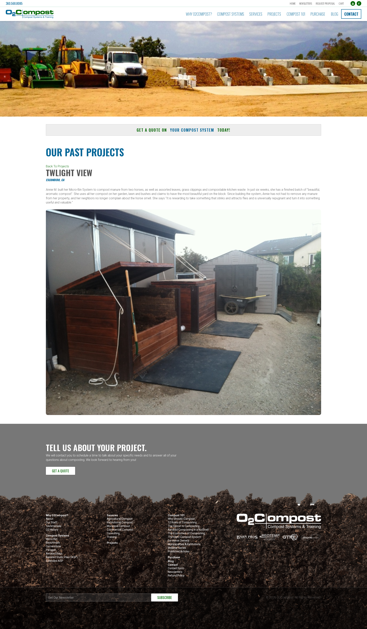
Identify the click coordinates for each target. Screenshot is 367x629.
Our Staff (51, 522)
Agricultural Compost (119, 518)
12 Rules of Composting (182, 522)
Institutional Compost (120, 522)
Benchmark (53, 542)
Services (255, 14)
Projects (274, 14)
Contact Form (176, 568)
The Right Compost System (184, 537)
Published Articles (178, 551)
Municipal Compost (118, 526)
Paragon (51, 550)
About (49, 518)
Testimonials (53, 526)
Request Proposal (325, 3)
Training (112, 537)
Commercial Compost (120, 529)
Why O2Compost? (199, 14)
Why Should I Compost (181, 518)
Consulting (113, 533)
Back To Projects (57, 166)
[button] (60, 14)
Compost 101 (296, 14)
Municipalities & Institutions (184, 544)
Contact (351, 14)
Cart (341, 3)
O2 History (52, 529)
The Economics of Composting (186, 533)
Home (293, 3)
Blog (334, 14)
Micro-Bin (51, 539)
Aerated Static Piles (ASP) (62, 557)
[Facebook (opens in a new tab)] (359, 3)
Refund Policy (176, 575)
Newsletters (305, 3)
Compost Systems (230, 14)
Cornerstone (53, 546)
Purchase (317, 14)
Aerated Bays (54, 553)
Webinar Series (177, 547)
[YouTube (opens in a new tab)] (353, 3)
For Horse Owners (178, 540)
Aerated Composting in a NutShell (188, 529)
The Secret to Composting (184, 526)
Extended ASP (54, 560)
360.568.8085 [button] (14, 3)
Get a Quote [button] (60, 470)
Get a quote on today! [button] (183, 130)
